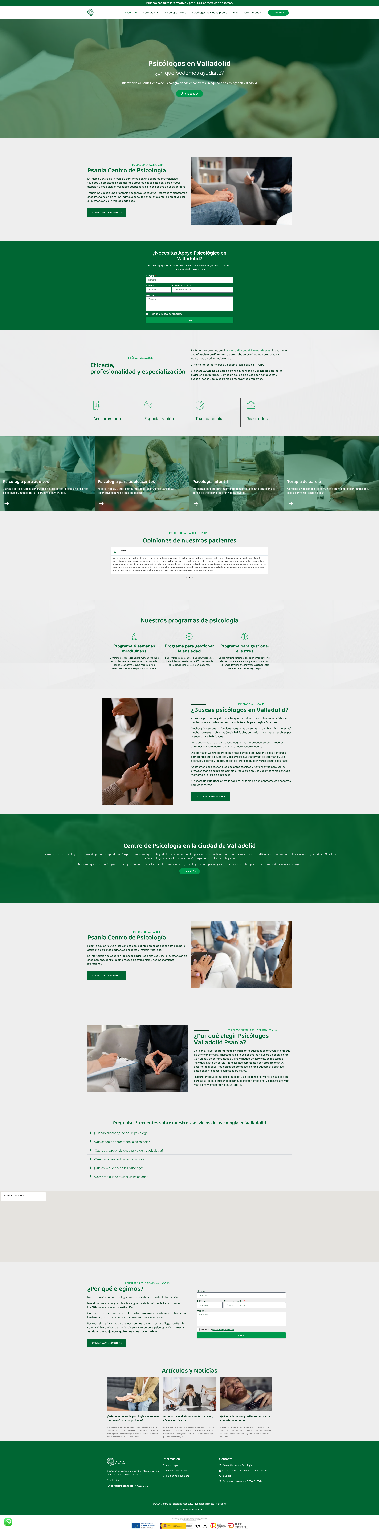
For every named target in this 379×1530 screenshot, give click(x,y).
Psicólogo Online (175, 12)
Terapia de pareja (304, 481)
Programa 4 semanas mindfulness (134, 648)
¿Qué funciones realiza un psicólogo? (119, 1159)
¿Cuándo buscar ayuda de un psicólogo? (121, 1133)
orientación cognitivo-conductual (249, 350)
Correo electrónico (182, 285)
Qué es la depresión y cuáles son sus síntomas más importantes (245, 1418)
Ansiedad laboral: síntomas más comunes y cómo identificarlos (188, 1418)
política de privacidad (172, 313)
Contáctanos (252, 12)
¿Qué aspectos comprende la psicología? (122, 1142)
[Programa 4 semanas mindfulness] (134, 636)
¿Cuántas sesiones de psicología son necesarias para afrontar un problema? (133, 1418)
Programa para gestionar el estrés (244, 648)
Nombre (150, 276)
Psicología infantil (210, 481)
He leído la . (166, 313)
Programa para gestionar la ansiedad (189, 648)
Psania (129, 12)
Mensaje (150, 295)
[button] (186, 577)
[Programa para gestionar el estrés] (244, 636)
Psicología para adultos (26, 481)
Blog (236, 12)
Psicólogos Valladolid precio (209, 12)
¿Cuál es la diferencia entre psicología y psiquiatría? (128, 1150)
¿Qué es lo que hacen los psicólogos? (119, 1168)
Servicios (149, 12)
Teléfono (150, 285)
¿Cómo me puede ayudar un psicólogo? (121, 1177)
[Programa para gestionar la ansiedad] (189, 636)
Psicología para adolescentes (126, 481)
